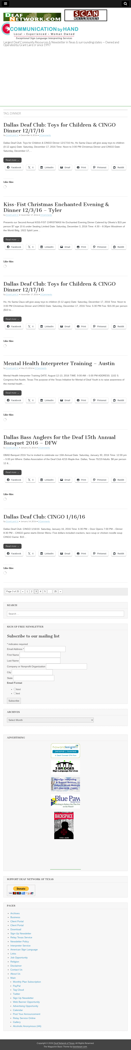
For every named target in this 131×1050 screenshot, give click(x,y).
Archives (15, 913)
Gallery (17, 1022)
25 (55, 591)
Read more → (12, 160)
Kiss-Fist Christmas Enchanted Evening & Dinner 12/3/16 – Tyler (56, 207)
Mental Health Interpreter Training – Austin (59, 363)
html (18, 689)
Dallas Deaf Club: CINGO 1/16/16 (44, 517)
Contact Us (16, 969)
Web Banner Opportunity (26, 1002)
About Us (15, 973)
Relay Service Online (24, 1018)
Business (15, 917)
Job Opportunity (19, 957)
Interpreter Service (20, 945)
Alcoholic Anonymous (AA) (27, 1026)
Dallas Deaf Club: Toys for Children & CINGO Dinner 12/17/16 (59, 128)
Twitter (16, 994)
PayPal (16, 985)
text (18, 693)
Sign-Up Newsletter (20, 933)
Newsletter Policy (19, 941)
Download (15, 929)
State (10, 678)
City (9, 672)
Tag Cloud (18, 989)
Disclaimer (16, 965)
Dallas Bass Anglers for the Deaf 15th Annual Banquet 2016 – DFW (59, 440)
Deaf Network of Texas (64, 1043)
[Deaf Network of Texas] (32, 15)
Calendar (18, 1010)
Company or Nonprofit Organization (26, 666)
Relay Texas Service (21, 937)
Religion (14, 961)
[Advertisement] (65, 82)
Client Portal (17, 921)
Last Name (13, 660)
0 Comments (45, 135)
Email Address (15, 649)
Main (13, 977)
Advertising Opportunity (25, 1006)
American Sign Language (24, 949)
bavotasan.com (80, 1047)
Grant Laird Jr (12, 135)
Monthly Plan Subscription (27, 981)
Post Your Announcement (26, 1014)
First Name (13, 654)
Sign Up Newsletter (23, 998)
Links (13, 953)
